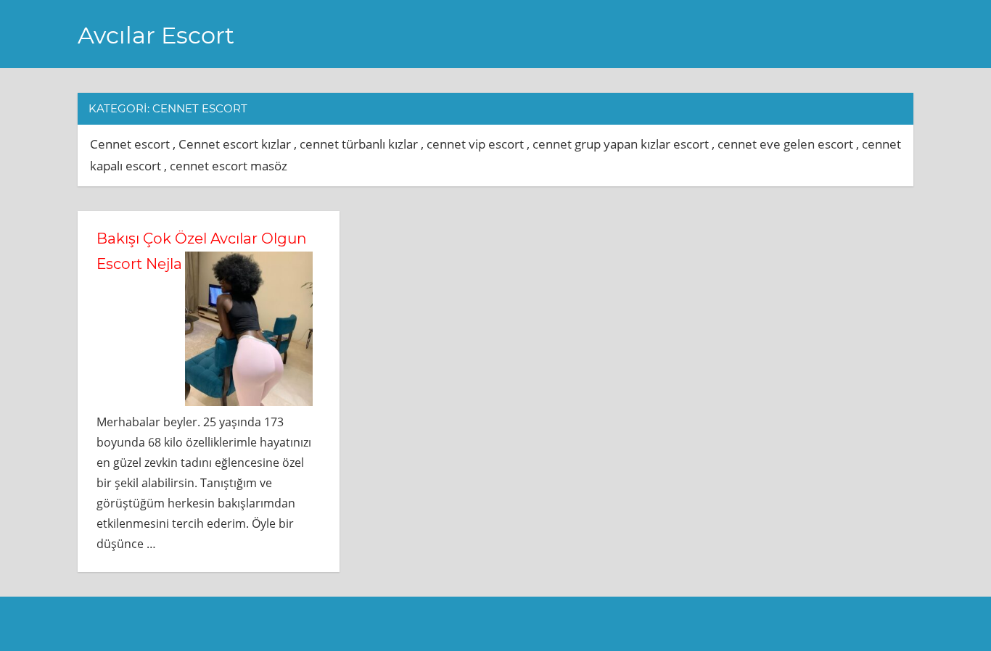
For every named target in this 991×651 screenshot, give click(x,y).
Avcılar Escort (156, 35)
